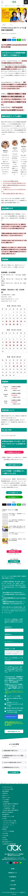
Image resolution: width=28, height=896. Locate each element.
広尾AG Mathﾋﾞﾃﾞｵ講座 (9, 806)
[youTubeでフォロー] (17, 863)
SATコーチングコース (8, 825)
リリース (11, 24)
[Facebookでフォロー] (7, 863)
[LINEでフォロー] (21, 863)
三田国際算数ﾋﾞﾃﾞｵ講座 (9, 808)
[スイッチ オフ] (26, 2)
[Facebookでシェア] (9, 40)
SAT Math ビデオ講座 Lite (10, 823)
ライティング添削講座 (8, 831)
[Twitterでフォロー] (11, 863)
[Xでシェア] (4, 40)
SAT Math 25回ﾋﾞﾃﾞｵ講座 (9, 820)
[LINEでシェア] (19, 40)
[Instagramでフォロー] (14, 863)
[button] (24, 40)
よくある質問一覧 (14, 772)
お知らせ (4, 24)
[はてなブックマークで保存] (14, 40)
